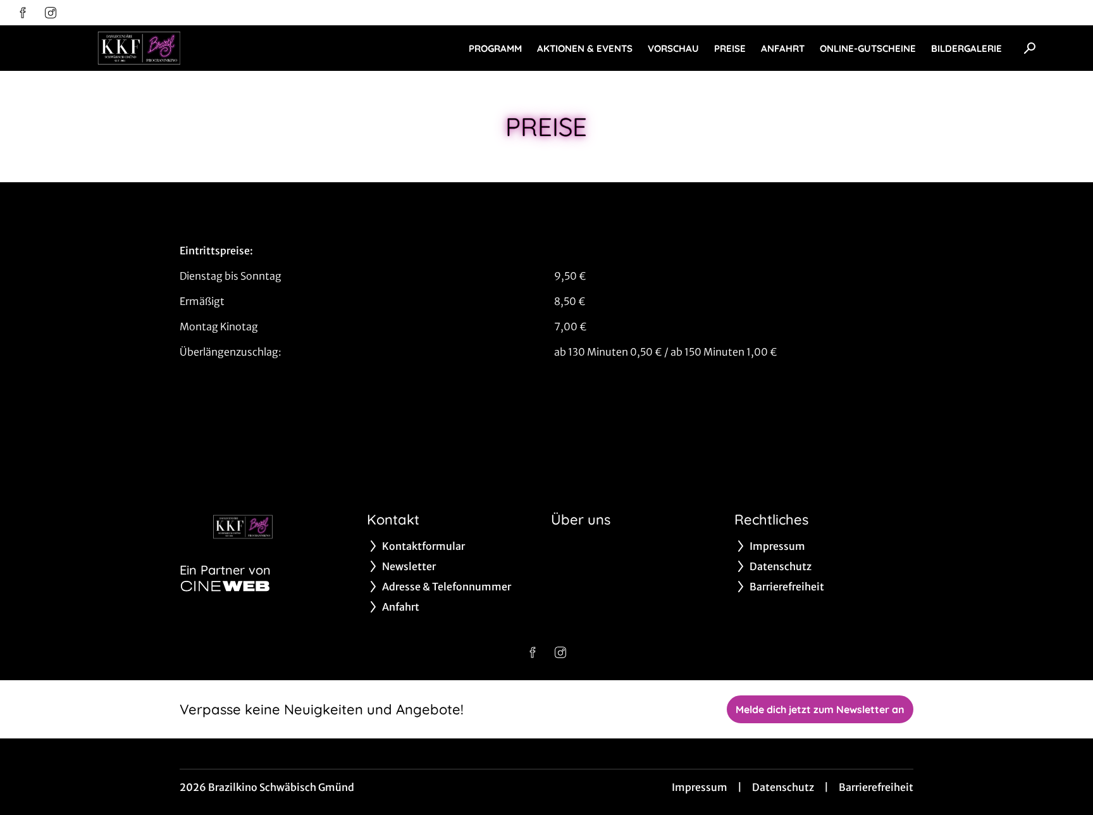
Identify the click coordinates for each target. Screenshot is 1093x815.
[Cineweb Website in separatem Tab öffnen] (225, 586)
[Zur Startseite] (139, 48)
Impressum (699, 787)
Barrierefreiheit (876, 787)
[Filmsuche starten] (1029, 48)
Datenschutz (783, 787)
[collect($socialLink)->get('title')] (22, 12)
